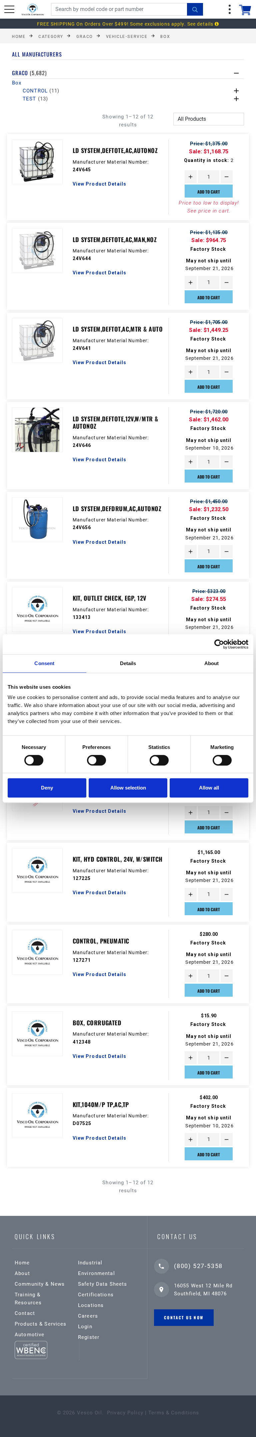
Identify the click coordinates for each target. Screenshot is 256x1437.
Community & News (40, 1284)
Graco (84, 36)
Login (85, 1327)
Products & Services (40, 1324)
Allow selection (128, 787)
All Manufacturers (37, 54)
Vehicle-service (126, 36)
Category (50, 36)
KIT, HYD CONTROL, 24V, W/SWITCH (118, 859)
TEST (35, 99)
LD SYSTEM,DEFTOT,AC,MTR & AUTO (118, 329)
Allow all (209, 787)
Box (165, 36)
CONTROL (41, 91)
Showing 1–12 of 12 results (127, 121)
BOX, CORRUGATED (97, 1022)
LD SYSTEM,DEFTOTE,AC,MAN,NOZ (115, 239)
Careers (88, 1316)
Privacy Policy (125, 1413)
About (22, 1273)
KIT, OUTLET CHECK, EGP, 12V (109, 598)
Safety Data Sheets (102, 1284)
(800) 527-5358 (198, 1265)
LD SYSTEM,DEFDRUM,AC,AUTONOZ (117, 508)
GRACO (29, 73)
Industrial (90, 1263)
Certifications (96, 1295)
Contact (25, 1313)
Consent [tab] (44, 663)
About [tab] (211, 663)
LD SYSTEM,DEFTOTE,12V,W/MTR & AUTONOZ (115, 422)
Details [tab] (128, 663)
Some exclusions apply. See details (172, 24)
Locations (91, 1305)
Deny (47, 787)
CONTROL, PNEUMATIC (101, 940)
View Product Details (100, 184)
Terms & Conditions (173, 1413)
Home (18, 36)
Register (88, 1337)
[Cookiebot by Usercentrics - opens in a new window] (219, 644)
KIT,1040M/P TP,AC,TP (101, 1104)
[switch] (96, 760)
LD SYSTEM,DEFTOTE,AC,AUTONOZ (115, 150)
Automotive (29, 1335)
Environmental (96, 1273)
